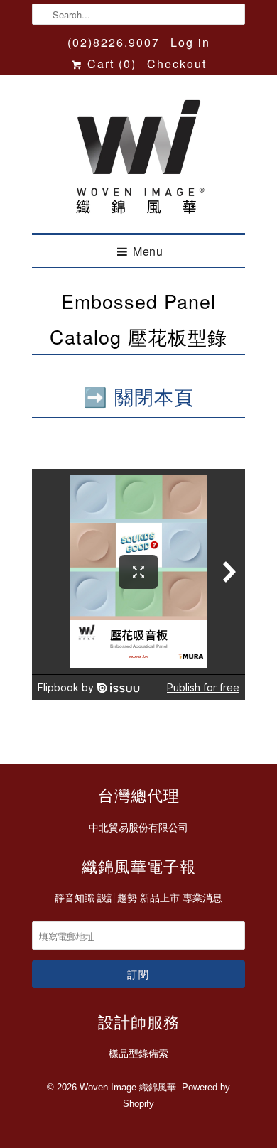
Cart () (109, 63)
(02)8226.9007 (113, 42)
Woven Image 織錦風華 (128, 1087)
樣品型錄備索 (138, 1053)
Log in (190, 42)
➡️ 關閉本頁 (138, 396)
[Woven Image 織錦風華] (138, 159)
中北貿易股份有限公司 (138, 827)
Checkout (177, 63)
